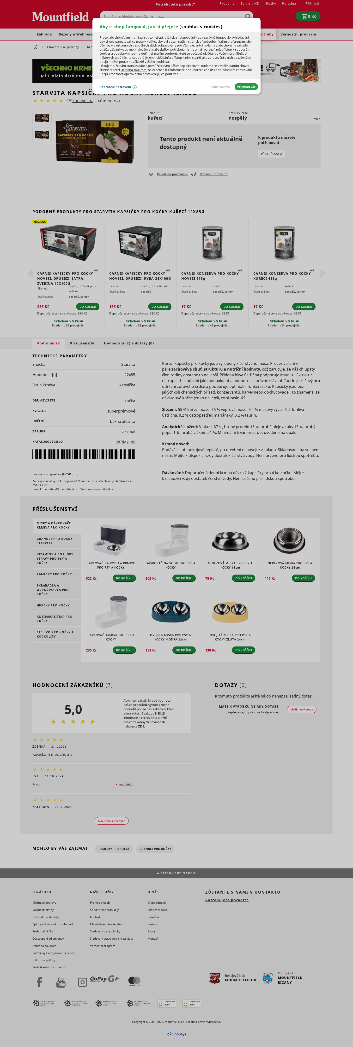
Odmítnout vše (220, 87)
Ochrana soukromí (134, 70)
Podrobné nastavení (115, 87)
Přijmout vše (246, 87)
